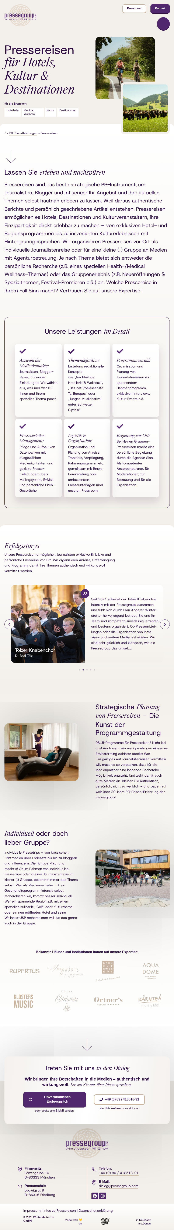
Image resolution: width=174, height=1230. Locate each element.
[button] (9, 624)
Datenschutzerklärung (96, 1210)
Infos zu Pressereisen (60, 1210)
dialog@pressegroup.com (118, 1186)
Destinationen (67, 110)
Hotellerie (12, 110)
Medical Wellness (29, 112)
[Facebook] (94, 1196)
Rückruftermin (114, 1108)
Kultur (50, 110)
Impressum (32, 1210)
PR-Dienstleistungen (23, 133)
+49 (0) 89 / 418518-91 (119, 1173)
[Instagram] (102, 1196)
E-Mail (60, 1110)
